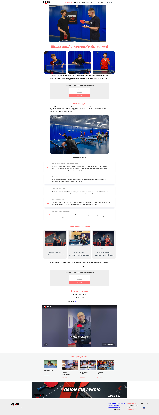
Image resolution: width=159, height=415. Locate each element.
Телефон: (110, 409)
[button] (88, 2)
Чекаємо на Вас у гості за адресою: (116, 403)
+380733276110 (116, 409)
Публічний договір (131, 409)
